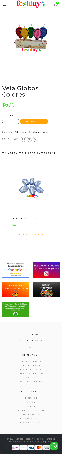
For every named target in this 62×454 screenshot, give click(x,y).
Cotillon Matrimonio (31, 382)
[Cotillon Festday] (15, 269)
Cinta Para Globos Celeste (25, 218)
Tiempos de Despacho (31, 361)
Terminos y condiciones (31, 373)
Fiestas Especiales (31, 414)
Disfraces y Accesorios (31, 418)
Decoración (31, 398)
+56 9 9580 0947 (33, 340)
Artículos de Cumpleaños (28, 132)
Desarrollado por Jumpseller (37, 441)
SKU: (4, 115)
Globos (31, 402)
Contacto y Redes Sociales (31, 369)
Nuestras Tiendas (31, 365)
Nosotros (31, 378)
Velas (46, 132)
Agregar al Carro (34, 121)
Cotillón (31, 406)
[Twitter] (29, 139)
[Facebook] (23, 139)
